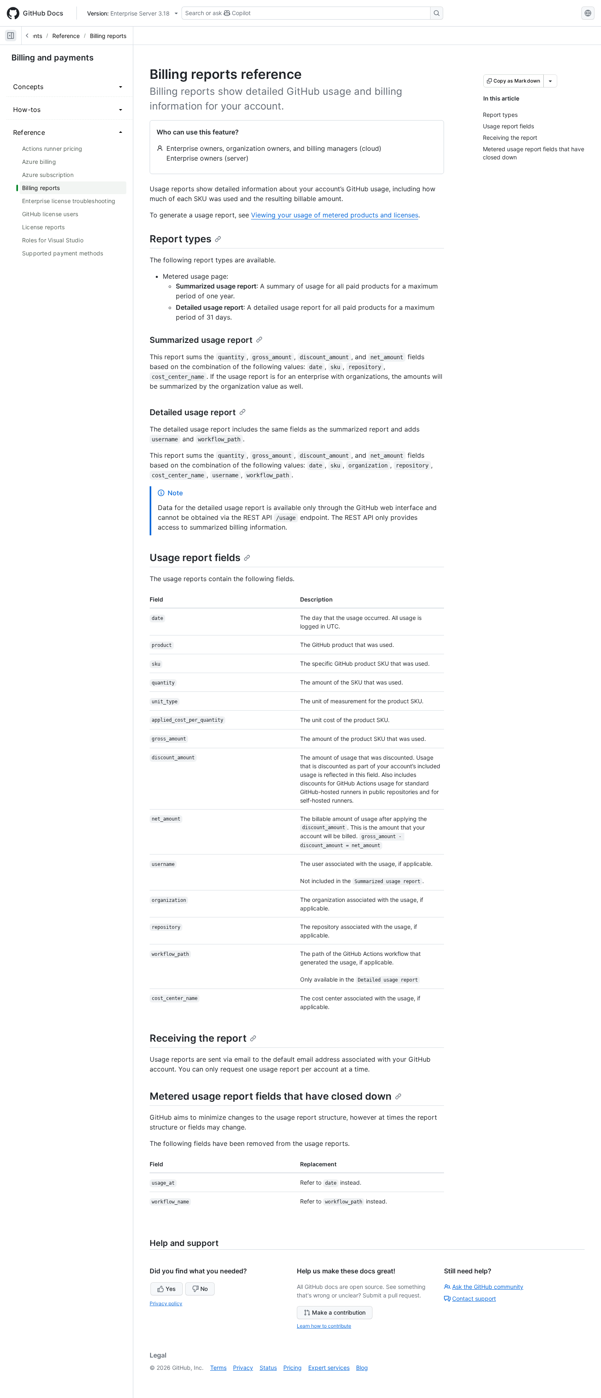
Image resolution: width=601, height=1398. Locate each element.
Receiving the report (198, 1038)
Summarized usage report (201, 340)
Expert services (329, 1367)
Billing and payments (52, 58)
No (204, 1288)
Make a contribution (339, 1312)
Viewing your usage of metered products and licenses (334, 215)
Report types (180, 239)
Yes (171, 1288)
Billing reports (108, 35)
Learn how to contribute (324, 1326)
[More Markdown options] (550, 80)
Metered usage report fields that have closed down (271, 1096)
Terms (218, 1367)
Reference (66, 35)
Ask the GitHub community (487, 1286)
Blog (362, 1367)
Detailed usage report (193, 412)
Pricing (292, 1367)
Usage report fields (195, 558)
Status (268, 1367)
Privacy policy (166, 1303)
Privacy (243, 1367)
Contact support (474, 1298)
